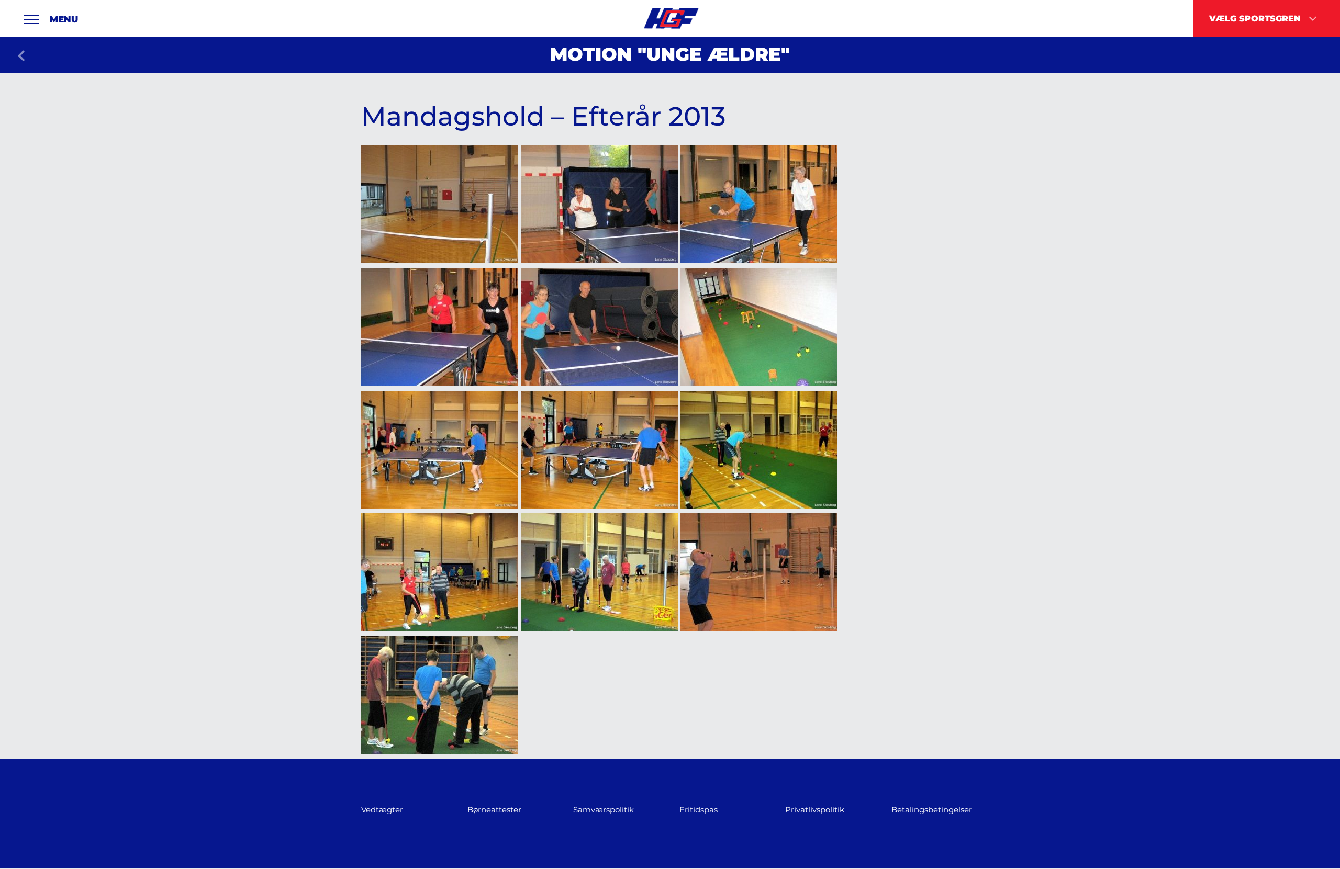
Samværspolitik (603, 810)
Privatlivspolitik (814, 810)
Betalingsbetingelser (931, 810)
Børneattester (494, 810)
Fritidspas (698, 810)
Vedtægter (382, 810)
